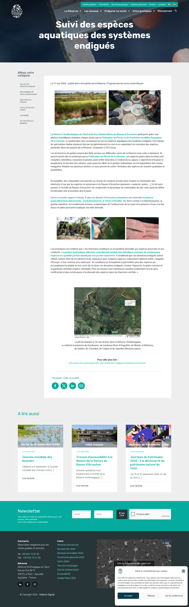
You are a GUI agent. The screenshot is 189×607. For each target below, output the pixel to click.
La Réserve (71, 11)
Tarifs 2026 (63, 561)
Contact (161, 4)
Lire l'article (28, 478)
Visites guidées (89, 4)
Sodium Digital (47, 594)
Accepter (128, 596)
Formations (104, 4)
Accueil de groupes (120, 4)
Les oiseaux (91, 11)
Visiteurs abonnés (139, 4)
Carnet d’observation (68, 569)
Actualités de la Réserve (93, 83)
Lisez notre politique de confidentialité (33, 522)
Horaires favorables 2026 (70, 553)
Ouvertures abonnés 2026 (70, 557)
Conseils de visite (66, 549)
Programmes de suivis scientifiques (125, 83)
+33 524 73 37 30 (32, 557)
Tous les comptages (67, 565)
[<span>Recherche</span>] (176, 10)
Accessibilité (63, 574)
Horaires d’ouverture (67, 544)
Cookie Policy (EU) (66, 578)
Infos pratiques (142, 11)
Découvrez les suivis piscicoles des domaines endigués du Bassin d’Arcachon (107, 363)
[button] (183, 571)
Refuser (151, 596)
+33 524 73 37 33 (30, 554)
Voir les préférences (174, 596)
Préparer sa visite (116, 11)
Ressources (165, 10)
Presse (152, 4)
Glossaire (24, 115)
